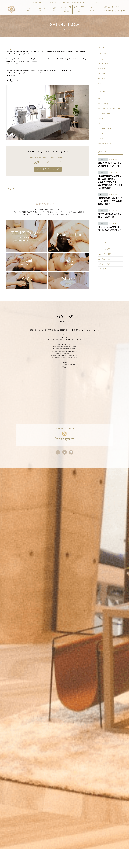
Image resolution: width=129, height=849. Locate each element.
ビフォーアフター (105, 128)
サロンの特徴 (103, 104)
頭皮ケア (101, 78)
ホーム (100, 99)
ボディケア (102, 59)
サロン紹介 (102, 269)
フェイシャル (103, 64)
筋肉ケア (101, 69)
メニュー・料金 (104, 113)
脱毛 (100, 83)
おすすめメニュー (105, 259)
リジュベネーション (105, 54)
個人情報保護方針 (105, 143)
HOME (8, 49)
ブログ (100, 123)
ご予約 (100, 133)
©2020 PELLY (127, 476)
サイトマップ (103, 138)
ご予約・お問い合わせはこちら (48, 169)
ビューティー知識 (105, 254)
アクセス (101, 118)
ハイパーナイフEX (105, 249)
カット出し (102, 73)
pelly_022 (10, 63)
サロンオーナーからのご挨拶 (109, 109)
